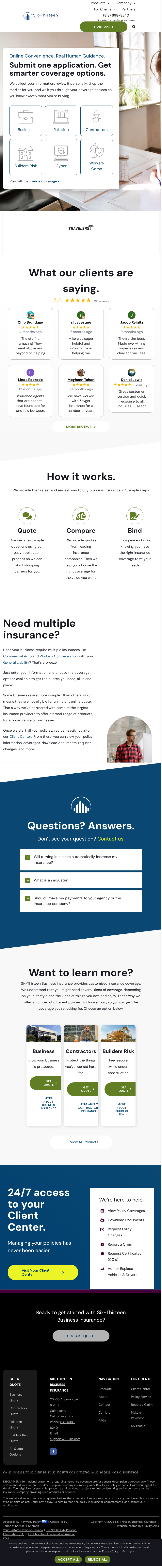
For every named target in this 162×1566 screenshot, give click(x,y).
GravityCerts (150, 1526)
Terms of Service (13, 1526)
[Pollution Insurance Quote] (61, 121)
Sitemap (33, 1526)
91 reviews (101, 301)
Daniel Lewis (131, 380)
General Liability (16, 662)
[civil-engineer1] (81, 1027)
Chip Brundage (30, 322)
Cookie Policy (58, 1521)
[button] (134, 26)
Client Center (20, 737)
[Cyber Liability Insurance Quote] (61, 157)
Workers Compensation (59, 656)
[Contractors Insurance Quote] (96, 121)
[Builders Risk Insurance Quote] (25, 157)
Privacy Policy (32, 1521)
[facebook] (53, 1451)
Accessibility (11, 1521)
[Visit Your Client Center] (122, 1238)
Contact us (110, 839)
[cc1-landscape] (118, 1027)
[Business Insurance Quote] (25, 121)
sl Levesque (81, 322)
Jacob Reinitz (131, 322)
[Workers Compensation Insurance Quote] (96, 157)
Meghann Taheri (81, 380)
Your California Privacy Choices (23, 1530)
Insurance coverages (41, 181)
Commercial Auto (17, 656)
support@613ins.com (65, 1439)
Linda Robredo (30, 380)
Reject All (97, 1559)
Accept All (68, 1559)
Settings (127, 1551)
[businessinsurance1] (43, 1027)
